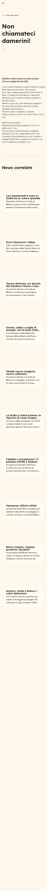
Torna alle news (12, 15)
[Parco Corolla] (14, 4)
